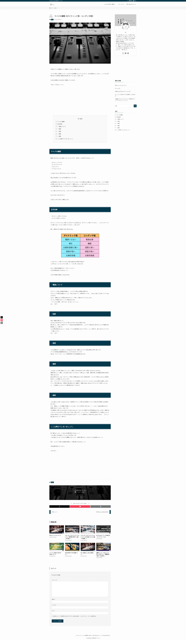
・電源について (62, 126)
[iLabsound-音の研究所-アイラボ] (52, 4)
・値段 (59, 136)
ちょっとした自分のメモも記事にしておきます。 (125, 95)
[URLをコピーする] (100, 506)
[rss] (132, 1)
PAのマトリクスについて (120, 85)
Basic (52, 19)
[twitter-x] (128, 1)
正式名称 (60, 124)
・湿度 (59, 131)
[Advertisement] (80, 100)
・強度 (59, 129)
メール (54, 605)
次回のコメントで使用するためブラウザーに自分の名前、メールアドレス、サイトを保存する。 (75, 616)
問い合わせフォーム (97, 635)
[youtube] (130, 1)
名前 (53, 599)
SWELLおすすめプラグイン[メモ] (122, 91)
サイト (53, 610)
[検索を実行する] (135, 106)
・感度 (59, 133)
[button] (59, 506)
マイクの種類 (61, 121)
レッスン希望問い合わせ (86, 635)
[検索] (136, 1)
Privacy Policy (106, 635)
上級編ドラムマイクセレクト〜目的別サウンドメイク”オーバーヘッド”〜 (125, 99)
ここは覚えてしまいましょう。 (66, 138)
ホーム (78, 635)
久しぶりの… (118, 88)
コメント (54, 580)
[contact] (134, 1)
